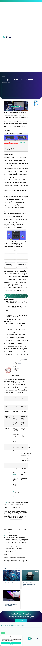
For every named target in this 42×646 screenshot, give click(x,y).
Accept (11, 642)
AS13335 (14, 474)
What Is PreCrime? (9, 582)
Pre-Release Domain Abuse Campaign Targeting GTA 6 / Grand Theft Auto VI (11, 604)
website (7, 532)
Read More (24, 587)
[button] (20, 636)
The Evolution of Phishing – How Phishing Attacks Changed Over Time (30, 584)
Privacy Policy (11, 644)
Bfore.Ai (8, 499)
